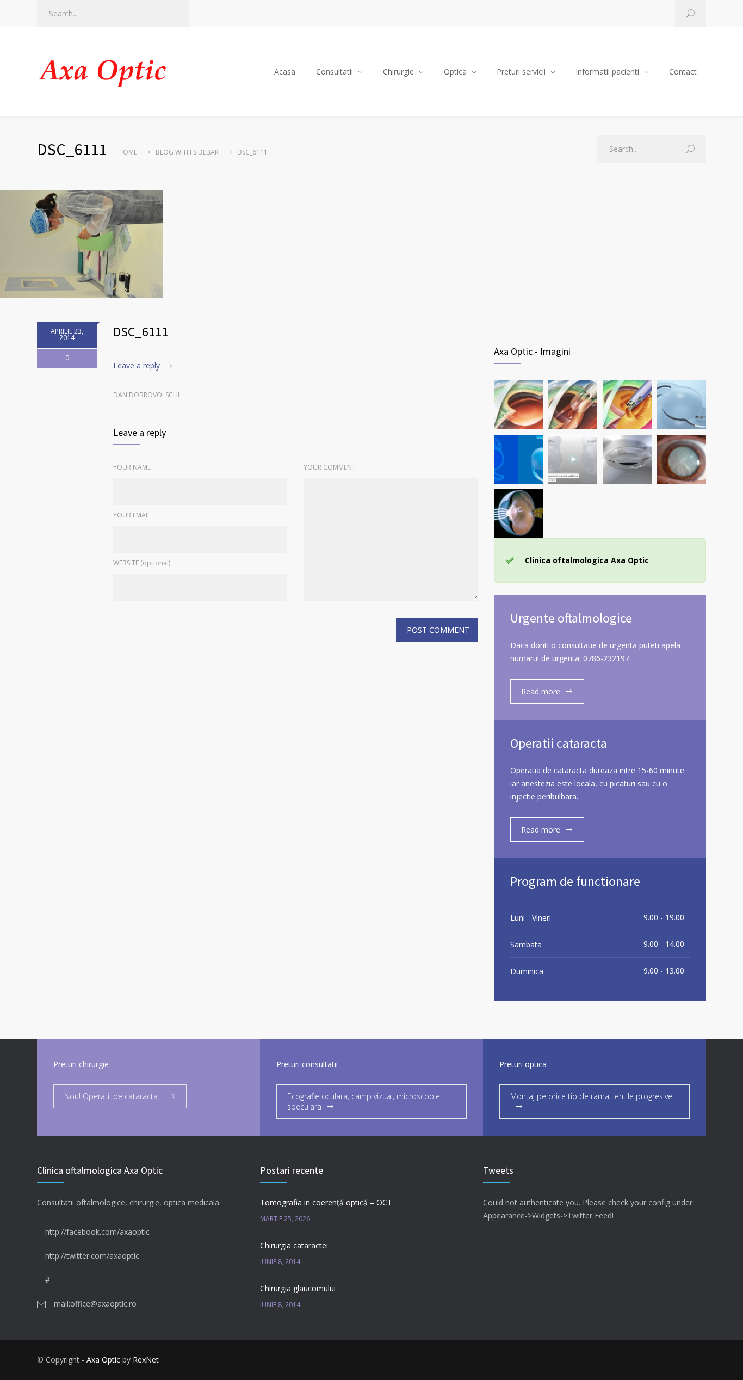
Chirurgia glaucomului (298, 1288)
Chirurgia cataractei (294, 1245)
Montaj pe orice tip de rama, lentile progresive (591, 1096)
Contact (683, 71)
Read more (540, 691)
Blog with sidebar (187, 152)
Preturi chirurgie (81, 1064)
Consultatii (334, 71)
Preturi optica (523, 1064)
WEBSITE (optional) (141, 563)
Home (127, 152)
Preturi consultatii (307, 1064)
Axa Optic (103, 1359)
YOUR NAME (132, 467)
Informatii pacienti (607, 71)
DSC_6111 (140, 331)
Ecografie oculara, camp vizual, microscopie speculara (363, 1101)
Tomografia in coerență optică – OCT (326, 1202)
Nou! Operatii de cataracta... (113, 1096)
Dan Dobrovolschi (146, 394)
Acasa (284, 71)
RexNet (146, 1359)
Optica (455, 71)
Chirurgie (398, 71)
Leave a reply (136, 365)
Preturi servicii (521, 71)
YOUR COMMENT (330, 467)
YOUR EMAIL (132, 515)
